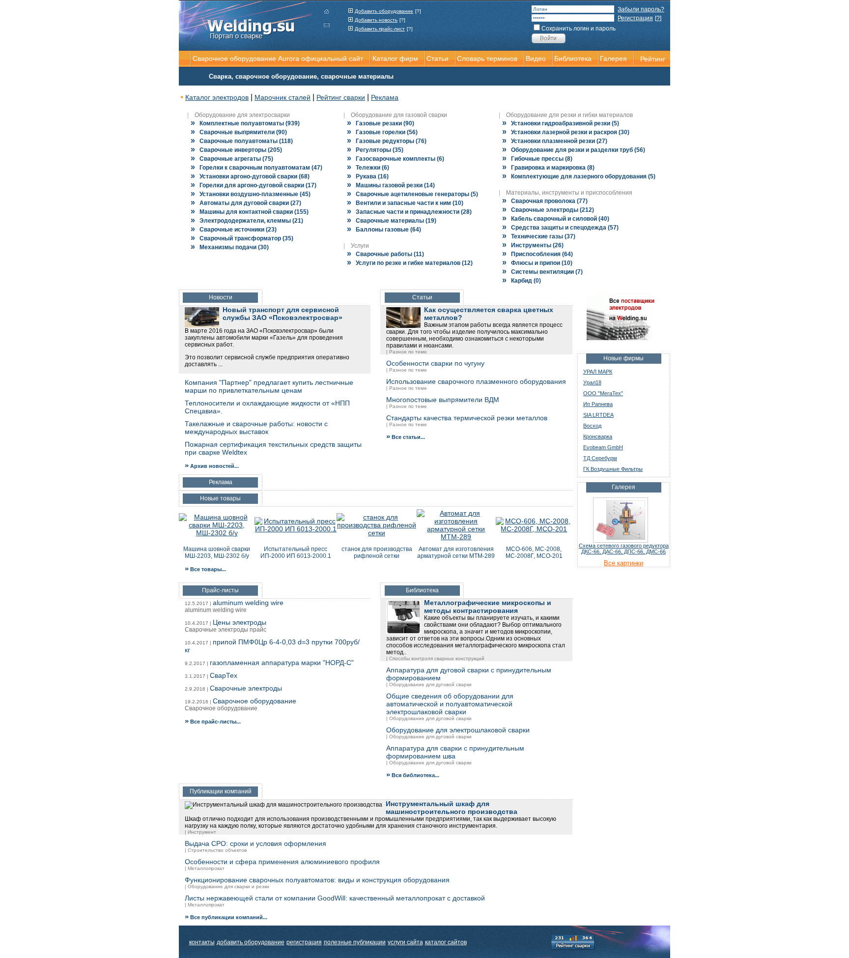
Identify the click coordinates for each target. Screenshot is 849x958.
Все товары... (205, 569)
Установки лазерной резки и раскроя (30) (565, 132)
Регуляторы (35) (375, 149)
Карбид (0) (521, 280)
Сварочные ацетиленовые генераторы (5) (412, 194)
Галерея (613, 58)
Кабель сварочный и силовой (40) (555, 218)
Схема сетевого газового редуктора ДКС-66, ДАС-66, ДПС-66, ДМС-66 (624, 548)
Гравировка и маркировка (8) (548, 167)
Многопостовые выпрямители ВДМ (442, 400)
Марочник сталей (283, 97)
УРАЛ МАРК (597, 372)
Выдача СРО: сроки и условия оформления (255, 843)
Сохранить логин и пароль (578, 28)
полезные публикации (355, 942)
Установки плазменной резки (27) (554, 141)
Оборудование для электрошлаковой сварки (458, 730)
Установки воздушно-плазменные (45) (251, 194)
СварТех (223, 675)
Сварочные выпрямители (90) (239, 132)
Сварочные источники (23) (234, 229)
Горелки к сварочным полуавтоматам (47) (256, 167)
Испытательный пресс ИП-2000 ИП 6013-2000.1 (295, 552)
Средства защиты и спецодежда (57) (560, 227)
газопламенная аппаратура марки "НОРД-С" (282, 663)
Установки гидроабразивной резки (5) (560, 123)
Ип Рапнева (598, 404)
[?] (418, 11)
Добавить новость (376, 20)
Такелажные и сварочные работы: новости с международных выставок (256, 427)
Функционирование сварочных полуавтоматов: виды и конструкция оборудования (317, 880)
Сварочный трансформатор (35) (242, 238)
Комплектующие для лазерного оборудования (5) (578, 176)
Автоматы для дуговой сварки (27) (246, 203)
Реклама (384, 97)
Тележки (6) (368, 167)
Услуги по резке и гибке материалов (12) (410, 263)
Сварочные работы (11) (385, 254)
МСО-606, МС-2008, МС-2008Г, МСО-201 (534, 552)
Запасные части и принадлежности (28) (409, 211)
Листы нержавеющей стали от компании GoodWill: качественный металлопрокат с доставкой (335, 898)
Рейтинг (652, 59)
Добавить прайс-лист (380, 28)
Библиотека (573, 58)
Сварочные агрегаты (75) (232, 158)
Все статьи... (405, 437)
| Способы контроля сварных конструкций (435, 658)
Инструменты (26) (533, 245)
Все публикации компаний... (226, 917)
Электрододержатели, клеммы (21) (247, 220)
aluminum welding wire (248, 603)
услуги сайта (405, 942)
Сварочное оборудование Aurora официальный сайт (278, 58)
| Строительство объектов (216, 850)
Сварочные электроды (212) (548, 209)
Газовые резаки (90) (380, 123)
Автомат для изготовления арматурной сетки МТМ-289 (456, 552)
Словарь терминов (487, 58)
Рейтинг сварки (340, 97)
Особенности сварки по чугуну (435, 363)
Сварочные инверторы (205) (236, 149)
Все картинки (623, 563)
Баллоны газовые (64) (384, 229)
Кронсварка (597, 436)
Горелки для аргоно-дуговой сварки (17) (253, 185)
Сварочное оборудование (254, 701)
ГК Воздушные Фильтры (613, 469)
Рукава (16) (368, 176)
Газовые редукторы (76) (386, 141)
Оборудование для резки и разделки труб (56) (573, 149)
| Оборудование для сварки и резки (227, 886)
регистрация (304, 942)
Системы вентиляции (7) (542, 271)
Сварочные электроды (246, 688)
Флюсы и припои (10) (537, 263)
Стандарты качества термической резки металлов (466, 418)
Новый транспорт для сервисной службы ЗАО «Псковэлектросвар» (282, 313)
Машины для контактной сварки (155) (250, 211)
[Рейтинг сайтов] (572, 941)
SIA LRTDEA (598, 415)
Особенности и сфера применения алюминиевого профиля (282, 862)
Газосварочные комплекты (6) (395, 158)
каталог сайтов (446, 942)
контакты (202, 942)
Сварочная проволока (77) (545, 201)
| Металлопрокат (205, 868)
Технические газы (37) (538, 236)
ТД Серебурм (600, 458)
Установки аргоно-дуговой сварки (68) (250, 176)
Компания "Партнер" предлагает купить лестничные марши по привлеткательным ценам (269, 386)
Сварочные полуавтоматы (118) (242, 141)
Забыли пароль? (641, 9)
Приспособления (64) (537, 254)
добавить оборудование (250, 942)
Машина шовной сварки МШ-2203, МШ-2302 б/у (216, 552)
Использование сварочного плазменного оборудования (476, 381)
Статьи (437, 58)
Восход (592, 426)
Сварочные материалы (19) (391, 220)
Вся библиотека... (412, 775)
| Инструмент (200, 832)
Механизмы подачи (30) (230, 247)
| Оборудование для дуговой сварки (429, 684)
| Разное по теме (406, 351)
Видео (536, 58)
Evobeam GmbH (603, 447)
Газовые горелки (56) (382, 132)
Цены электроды (239, 622)
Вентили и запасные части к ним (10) (405, 203)
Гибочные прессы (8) (537, 158)
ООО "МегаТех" (603, 393)
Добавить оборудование (384, 11)
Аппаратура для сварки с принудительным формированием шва (455, 752)
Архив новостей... (212, 466)
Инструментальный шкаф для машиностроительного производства (451, 807)
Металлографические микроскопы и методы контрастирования (487, 606)
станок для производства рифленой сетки (376, 552)
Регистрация (635, 18)
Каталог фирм (395, 58)
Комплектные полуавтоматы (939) (245, 123)
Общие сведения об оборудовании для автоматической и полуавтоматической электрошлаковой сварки (449, 704)
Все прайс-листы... (213, 722)
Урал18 (592, 382)
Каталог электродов (217, 97)
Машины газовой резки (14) (391, 185)
